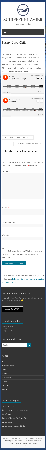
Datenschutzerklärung (23, 446)
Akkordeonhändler (8, 362)
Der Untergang (7, 422)
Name (5, 207)
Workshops (5, 389)
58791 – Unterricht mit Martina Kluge (15, 410)
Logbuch (5, 381)
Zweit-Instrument (8, 406)
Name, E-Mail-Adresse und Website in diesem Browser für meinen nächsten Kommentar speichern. (22, 254)
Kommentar (8, 171)
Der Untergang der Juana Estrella (13, 426)
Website (5, 234)
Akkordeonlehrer (8, 366)
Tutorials (5, 385)
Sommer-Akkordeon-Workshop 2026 (14, 418)
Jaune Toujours (7, 414)
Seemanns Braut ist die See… (17, 137)
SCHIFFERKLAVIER (23, 19)
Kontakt (4, 373)
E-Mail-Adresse (9, 222)
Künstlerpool (6, 377)
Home (4, 369)
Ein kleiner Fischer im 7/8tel (29, 143)
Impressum (33, 443)
